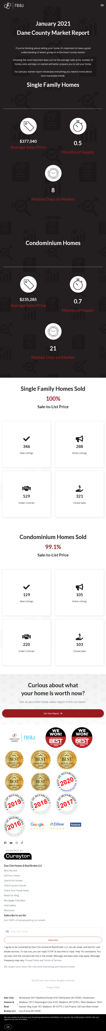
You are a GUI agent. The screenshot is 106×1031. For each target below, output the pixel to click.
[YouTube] (11, 843)
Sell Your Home (12, 875)
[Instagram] (17, 843)
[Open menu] (102, 5)
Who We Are (10, 870)
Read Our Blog (11, 895)
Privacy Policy (53, 987)
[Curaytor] (18, 858)
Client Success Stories (15, 885)
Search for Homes (13, 880)
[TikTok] (22, 843)
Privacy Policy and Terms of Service (43, 960)
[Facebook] (5, 843)
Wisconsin (9, 910)
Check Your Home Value (16, 890)
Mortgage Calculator (15, 900)
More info (32, 1019)
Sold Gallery (10, 905)
